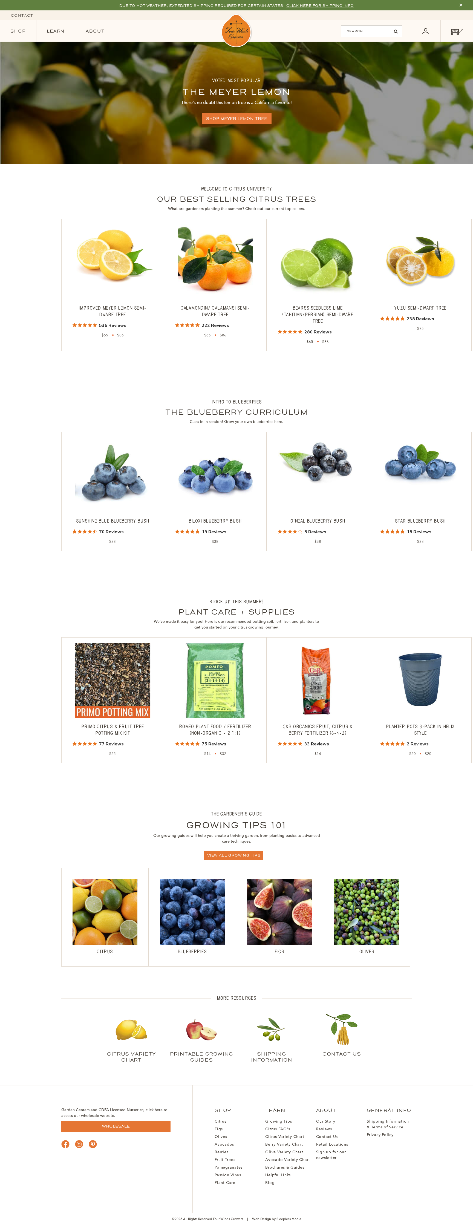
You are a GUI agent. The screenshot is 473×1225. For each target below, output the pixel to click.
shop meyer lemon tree (236, 118)
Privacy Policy (380, 1135)
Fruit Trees (225, 1160)
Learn (56, 31)
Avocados (224, 1144)
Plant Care (225, 1183)
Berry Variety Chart (284, 1144)
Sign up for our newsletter (331, 1155)
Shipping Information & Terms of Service (388, 1124)
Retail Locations (332, 1144)
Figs (219, 1129)
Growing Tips (278, 1121)
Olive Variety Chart (284, 1152)
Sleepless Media (288, 1219)
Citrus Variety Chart (284, 1137)
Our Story (325, 1121)
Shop (18, 31)
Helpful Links (278, 1175)
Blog (270, 1183)
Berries (221, 1152)
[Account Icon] (425, 31)
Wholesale (116, 1126)
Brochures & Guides (284, 1167)
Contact (22, 15)
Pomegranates (229, 1167)
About (95, 31)
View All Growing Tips (234, 855)
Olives (221, 1137)
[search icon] (395, 31)
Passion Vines (228, 1175)
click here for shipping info (320, 5)
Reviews (324, 1129)
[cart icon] (456, 31)
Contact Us (327, 1137)
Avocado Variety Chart (287, 1160)
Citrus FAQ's (277, 1129)
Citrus (220, 1121)
